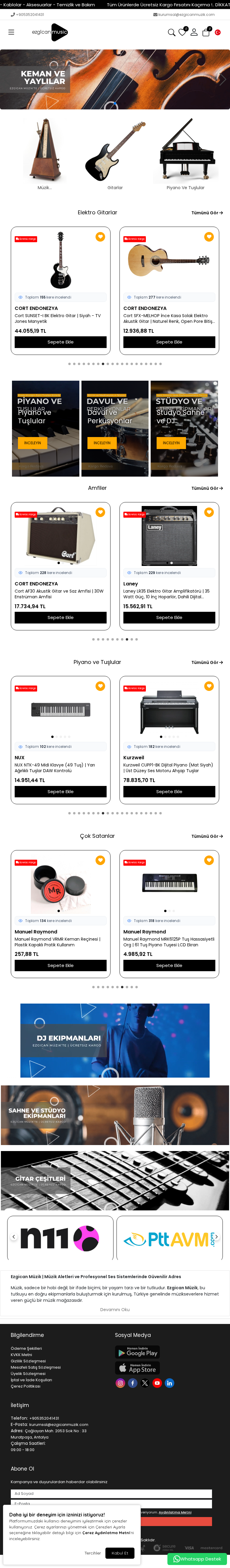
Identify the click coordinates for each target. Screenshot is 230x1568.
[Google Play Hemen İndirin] (163, 1352)
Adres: (17, 1431)
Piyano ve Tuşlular (97, 662)
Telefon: (19, 1418)
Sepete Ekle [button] (61, 342)
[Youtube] (158, 1382)
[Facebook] (133, 1382)
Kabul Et (120, 1553)
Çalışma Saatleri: (28, 1443)
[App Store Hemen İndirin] (163, 1368)
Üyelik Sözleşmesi (28, 1373)
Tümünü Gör (205, 213)
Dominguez (29, 931)
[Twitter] (146, 1382)
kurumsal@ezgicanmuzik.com (186, 14)
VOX (128, 583)
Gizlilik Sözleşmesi (28, 1361)
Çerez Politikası (25, 1386)
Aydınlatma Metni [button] (175, 1512)
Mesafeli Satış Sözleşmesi (36, 1367)
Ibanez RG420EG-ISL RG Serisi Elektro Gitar (166, 316)
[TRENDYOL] (60, 1239)
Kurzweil (25, 757)
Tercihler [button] (92, 1553)
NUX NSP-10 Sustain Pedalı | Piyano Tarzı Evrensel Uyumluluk (164, 768)
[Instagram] (121, 1382)
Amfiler (97, 488)
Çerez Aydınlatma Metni (106, 1532)
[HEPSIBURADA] (169, 1239)
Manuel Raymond (144, 931)
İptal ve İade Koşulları (31, 1380)
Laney (22, 583)
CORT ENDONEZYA (36, 308)
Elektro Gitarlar (97, 212)
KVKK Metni (21, 1355)
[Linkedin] (170, 1382)
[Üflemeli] (115, 79)
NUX (128, 757)
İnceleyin (32, 442)
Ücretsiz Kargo (27, 239)
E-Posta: (19, 1424)
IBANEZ (131, 308)
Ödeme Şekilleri (26, 1348)
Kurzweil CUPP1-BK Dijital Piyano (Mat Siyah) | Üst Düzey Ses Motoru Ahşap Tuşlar (60, 768)
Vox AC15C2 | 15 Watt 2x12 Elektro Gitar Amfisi (162, 594)
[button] (11, 32)
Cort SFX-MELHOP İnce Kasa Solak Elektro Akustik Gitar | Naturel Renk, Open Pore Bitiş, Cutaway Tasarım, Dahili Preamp (60, 318)
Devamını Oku (115, 1310)
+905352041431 (30, 14)
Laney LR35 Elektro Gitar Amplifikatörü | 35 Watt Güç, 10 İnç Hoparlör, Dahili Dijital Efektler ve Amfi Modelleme (58, 594)
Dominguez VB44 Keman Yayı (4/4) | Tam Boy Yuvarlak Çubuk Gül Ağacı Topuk (59, 942)
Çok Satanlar (97, 836)
